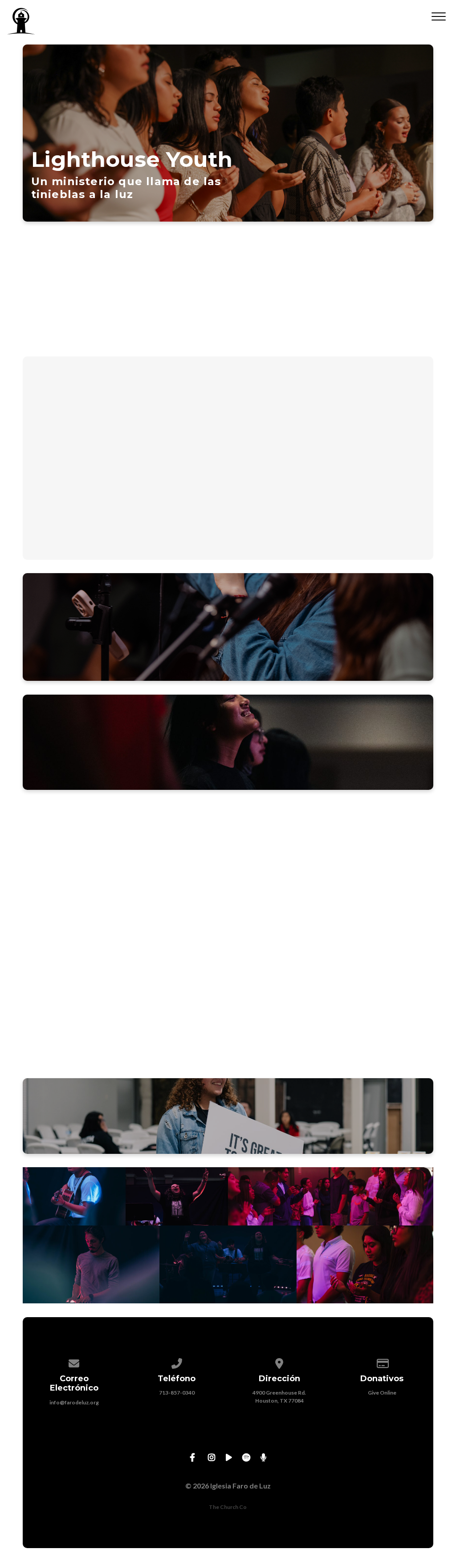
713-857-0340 (177, 1392)
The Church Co (228, 1507)
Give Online (382, 1392)
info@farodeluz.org (74, 1402)
